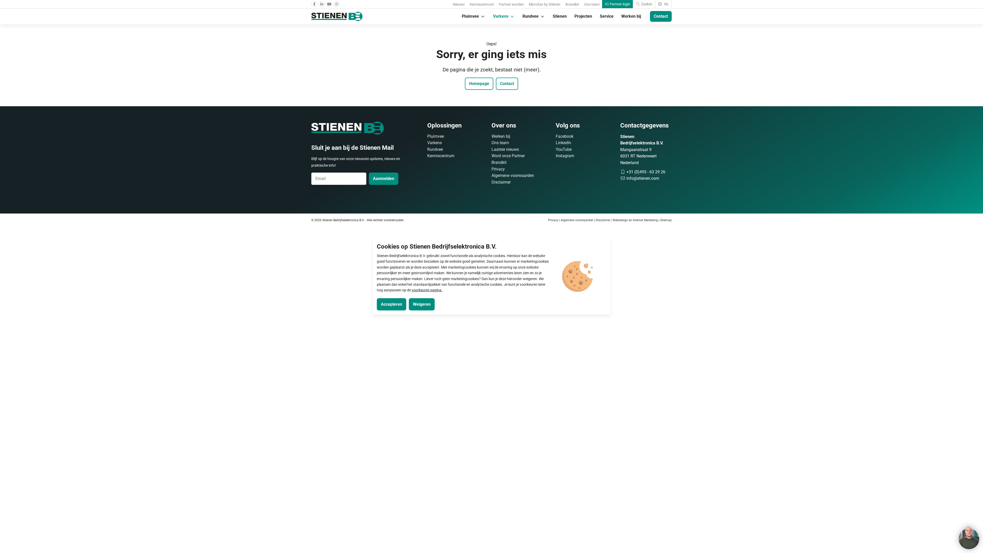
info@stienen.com (642, 178)
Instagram (565, 155)
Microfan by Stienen (544, 4)
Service (607, 16)
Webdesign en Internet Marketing (635, 220)
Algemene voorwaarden (513, 175)
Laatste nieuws (505, 149)
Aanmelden (383, 178)
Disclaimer (501, 182)
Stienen (560, 16)
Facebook (564, 136)
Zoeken (646, 4)
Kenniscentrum (482, 4)
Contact (661, 16)
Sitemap (666, 220)
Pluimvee (470, 16)
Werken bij (631, 16)
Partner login (619, 4)
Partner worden (511, 4)
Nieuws (459, 4)
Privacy (498, 169)
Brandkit (572, 4)
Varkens (500, 16)
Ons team (592, 4)
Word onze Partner (508, 155)
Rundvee (530, 16)
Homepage (479, 83)
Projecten (583, 16)
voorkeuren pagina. (427, 290)
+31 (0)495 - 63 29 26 (645, 171)
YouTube (564, 149)
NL (666, 4)
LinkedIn (563, 142)
